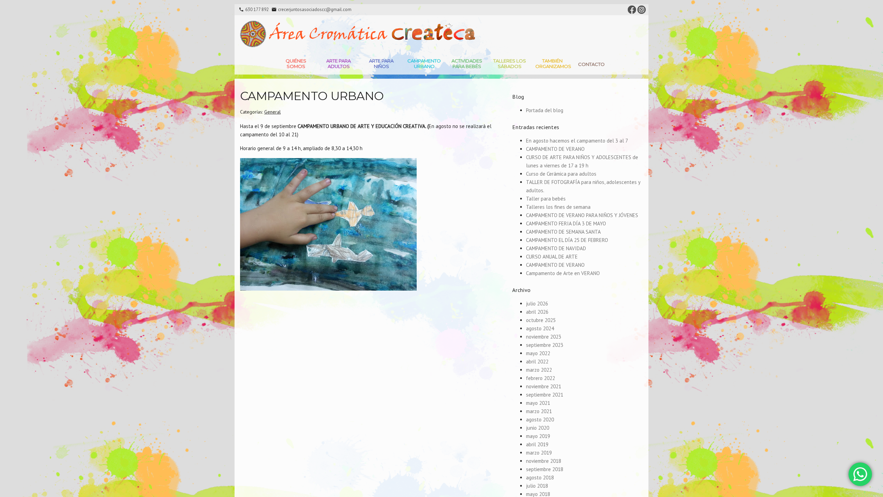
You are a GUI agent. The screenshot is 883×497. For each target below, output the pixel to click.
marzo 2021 (539, 411)
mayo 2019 (538, 436)
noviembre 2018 (543, 461)
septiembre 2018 (544, 469)
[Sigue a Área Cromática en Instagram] (641, 9)
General (272, 112)
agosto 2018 (540, 477)
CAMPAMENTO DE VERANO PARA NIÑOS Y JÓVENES (582, 215)
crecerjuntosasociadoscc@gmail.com (314, 9)
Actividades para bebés (467, 63)
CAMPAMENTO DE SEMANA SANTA (563, 231)
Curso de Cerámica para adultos (561, 173)
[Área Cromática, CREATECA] (357, 34)
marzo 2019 (539, 452)
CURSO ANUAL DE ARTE (552, 256)
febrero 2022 (540, 378)
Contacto (591, 64)
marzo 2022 (539, 370)
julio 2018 (537, 486)
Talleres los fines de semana (558, 207)
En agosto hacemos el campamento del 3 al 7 (577, 140)
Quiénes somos (296, 63)
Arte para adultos (338, 63)
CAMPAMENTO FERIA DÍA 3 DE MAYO (566, 223)
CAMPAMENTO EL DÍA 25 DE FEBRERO (567, 240)
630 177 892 (257, 9)
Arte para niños (381, 63)
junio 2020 (537, 428)
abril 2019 (537, 444)
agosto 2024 (540, 328)
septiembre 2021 (544, 394)
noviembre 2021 (543, 386)
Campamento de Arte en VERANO (563, 273)
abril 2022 (537, 361)
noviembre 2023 (543, 336)
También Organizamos (553, 63)
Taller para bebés (546, 198)
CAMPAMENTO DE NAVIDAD (556, 248)
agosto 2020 (540, 419)
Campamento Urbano (424, 63)
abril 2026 (537, 312)
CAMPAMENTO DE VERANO (555, 149)
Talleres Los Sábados (509, 63)
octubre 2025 (541, 320)
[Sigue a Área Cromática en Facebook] (632, 9)
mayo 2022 (538, 353)
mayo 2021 (538, 403)
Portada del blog (544, 110)
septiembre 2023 (544, 345)
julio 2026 (537, 303)
